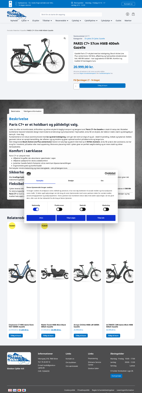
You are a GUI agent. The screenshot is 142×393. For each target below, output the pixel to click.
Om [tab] (102, 180)
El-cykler (88, 38)
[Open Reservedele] (68, 21)
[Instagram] (10, 5)
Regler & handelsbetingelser (88, 73)
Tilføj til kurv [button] (15, 335)
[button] (65, 38)
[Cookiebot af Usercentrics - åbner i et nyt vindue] (106, 173)
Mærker (16, 30)
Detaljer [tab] (71, 180)
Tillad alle (101, 218)
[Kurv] (133, 14)
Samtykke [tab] (39, 180)
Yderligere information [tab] (32, 111)
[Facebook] (10, 2)
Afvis (41, 218)
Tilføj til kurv (102, 85)
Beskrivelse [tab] (15, 111)
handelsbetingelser (104, 73)
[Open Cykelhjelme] (97, 21)
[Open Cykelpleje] (111, 21)
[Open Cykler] (28, 21)
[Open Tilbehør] (51, 21)
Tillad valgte (71, 218)
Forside (9, 30)
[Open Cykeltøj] (80, 21)
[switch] (59, 209)
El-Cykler (95, 38)
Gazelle (23, 30)
